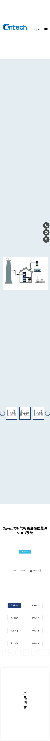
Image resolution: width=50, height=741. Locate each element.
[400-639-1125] (46, 225)
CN (34, 30)
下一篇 (23, 570)
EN (39, 30)
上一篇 (14, 570)
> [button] (47, 413)
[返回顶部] (46, 239)
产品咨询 (25, 552)
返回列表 (36, 570)
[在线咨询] (46, 232)
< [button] (2, 413)
